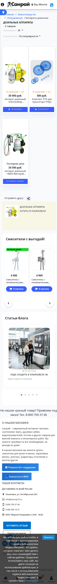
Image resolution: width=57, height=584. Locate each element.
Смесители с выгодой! (25, 239)
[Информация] (4, 4)
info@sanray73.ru (14, 499)
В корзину (17, 109)
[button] (21, 394)
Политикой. (32, 580)
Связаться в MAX (18, 476)
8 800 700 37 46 (13, 504)
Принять (48, 537)
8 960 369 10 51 (13, 509)
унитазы (15, 456)
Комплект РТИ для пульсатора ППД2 (42, 100)
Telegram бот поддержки (21, 467)
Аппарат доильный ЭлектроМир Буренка (15, 100)
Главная (9, 14)
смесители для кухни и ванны (18, 453)
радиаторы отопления (33, 456)
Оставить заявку (15, 181)
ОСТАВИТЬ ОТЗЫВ (17, 525)
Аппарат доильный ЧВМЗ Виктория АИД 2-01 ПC (15, 172)
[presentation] (8, 303)
